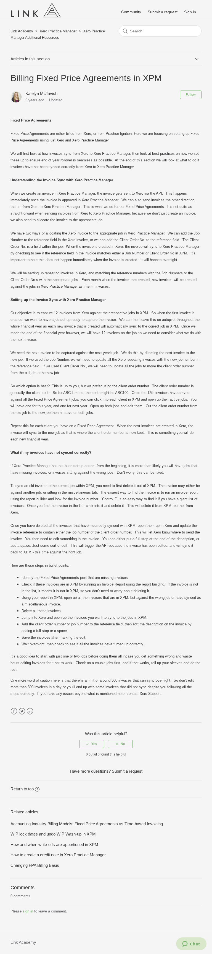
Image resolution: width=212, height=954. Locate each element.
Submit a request (162, 12)
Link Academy (21, 31)
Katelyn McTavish (41, 93)
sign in (28, 911)
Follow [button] (191, 95)
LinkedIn (29, 711)
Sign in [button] (190, 12)
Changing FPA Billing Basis (34, 865)
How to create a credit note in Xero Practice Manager (58, 854)
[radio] (91, 744)
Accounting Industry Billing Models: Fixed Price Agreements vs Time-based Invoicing (86, 823)
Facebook (13, 711)
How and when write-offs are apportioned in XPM (54, 844)
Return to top (22, 789)
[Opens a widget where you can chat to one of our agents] (191, 944)
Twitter (21, 711)
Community (131, 12)
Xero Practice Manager (58, 31)
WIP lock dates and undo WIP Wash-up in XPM (53, 834)
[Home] (35, 18)
